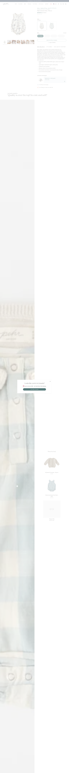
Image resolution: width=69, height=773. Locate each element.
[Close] (50, 381)
